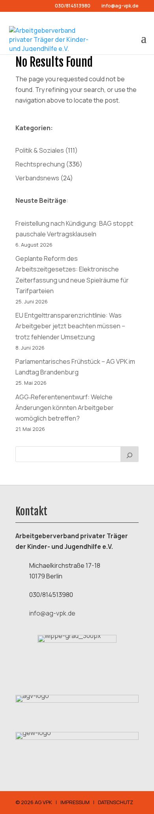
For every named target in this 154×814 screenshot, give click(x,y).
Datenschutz (115, 802)
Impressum (75, 802)
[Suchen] (129, 454)
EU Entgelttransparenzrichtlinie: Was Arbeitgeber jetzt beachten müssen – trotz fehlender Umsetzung (70, 326)
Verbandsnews (37, 178)
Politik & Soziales (39, 150)
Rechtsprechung (40, 164)
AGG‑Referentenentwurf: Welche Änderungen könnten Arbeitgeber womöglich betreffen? (64, 408)
